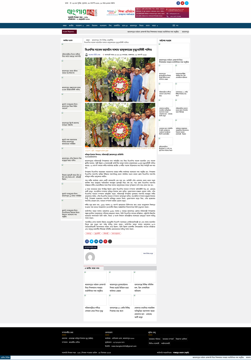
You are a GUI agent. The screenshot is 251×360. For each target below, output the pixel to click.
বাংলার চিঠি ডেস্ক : (94, 55)
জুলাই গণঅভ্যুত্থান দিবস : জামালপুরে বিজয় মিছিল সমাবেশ (70, 106)
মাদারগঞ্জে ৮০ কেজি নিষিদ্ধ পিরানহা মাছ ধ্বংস (182, 94)
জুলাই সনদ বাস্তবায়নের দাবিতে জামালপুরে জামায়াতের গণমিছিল (69, 142)
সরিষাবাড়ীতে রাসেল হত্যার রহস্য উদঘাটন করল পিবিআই (182, 110)
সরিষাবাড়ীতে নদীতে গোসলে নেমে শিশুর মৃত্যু (165, 94)
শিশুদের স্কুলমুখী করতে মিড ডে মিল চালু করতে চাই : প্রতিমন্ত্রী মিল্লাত (71, 177)
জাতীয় (71, 26)
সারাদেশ (79, 26)
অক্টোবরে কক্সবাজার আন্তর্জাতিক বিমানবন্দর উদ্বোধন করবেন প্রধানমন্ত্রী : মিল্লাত (182, 131)
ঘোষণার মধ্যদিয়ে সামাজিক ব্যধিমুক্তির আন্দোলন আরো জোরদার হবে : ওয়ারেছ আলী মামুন (165, 112)
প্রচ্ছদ (65, 26)
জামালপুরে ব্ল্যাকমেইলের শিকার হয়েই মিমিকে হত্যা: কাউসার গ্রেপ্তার (189, 32)
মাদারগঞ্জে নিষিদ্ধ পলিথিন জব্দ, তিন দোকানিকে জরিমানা (144, 287)
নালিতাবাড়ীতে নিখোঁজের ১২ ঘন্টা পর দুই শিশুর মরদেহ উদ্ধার (165, 148)
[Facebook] (87, 241)
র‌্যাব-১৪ (125, 26)
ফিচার (141, 26)
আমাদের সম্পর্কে (168, 339)
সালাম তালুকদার (116, 233)
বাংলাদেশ (103, 26)
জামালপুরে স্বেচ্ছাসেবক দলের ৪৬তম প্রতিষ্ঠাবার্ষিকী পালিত (71, 89)
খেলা (88, 26)
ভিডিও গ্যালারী (154, 343)
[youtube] (187, 3)
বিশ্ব (110, 26)
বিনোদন (94, 26)
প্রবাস (148, 26)
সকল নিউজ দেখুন (148, 253)
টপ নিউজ (103, 40)
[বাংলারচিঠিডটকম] (82, 14)
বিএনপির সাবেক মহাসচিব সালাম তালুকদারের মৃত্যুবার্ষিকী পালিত (106, 42)
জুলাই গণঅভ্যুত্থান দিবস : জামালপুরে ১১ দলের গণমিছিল (71, 195)
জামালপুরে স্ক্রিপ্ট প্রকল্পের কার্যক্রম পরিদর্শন (70, 124)
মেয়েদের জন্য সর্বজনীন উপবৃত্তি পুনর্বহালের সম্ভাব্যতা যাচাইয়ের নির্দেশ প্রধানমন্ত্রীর (166, 131)
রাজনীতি (117, 26)
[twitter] (182, 3)
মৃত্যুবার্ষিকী (97, 233)
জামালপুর (133, 26)
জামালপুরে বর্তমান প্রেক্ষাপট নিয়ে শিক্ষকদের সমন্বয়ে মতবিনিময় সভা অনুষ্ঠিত (137, 32)
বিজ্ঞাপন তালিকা (181, 339)
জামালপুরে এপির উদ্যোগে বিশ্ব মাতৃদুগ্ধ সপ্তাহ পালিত (71, 159)
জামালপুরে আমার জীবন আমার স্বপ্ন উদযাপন (69, 72)
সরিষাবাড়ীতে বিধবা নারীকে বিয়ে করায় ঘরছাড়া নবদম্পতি (71, 55)
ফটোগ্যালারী (165, 343)
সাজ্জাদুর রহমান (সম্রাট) (181, 353)
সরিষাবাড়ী (105, 233)
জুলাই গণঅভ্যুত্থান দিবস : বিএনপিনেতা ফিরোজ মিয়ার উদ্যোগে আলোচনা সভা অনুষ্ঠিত (70, 213)
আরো (154, 26)
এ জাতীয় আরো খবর (92, 268)
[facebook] (178, 3)
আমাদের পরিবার (154, 339)
